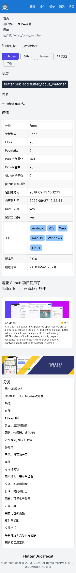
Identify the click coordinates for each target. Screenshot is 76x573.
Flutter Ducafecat (38, 556)
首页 (6, 18)
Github (28, 56)
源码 (62, 6)
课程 (32, 6)
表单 (6, 29)
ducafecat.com (11, 562)
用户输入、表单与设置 (17, 24)
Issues (44, 56)
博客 (71, 6)
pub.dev (10, 56)
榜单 (52, 6)
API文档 (62, 56)
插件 (42, 6)
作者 (9, 63)
